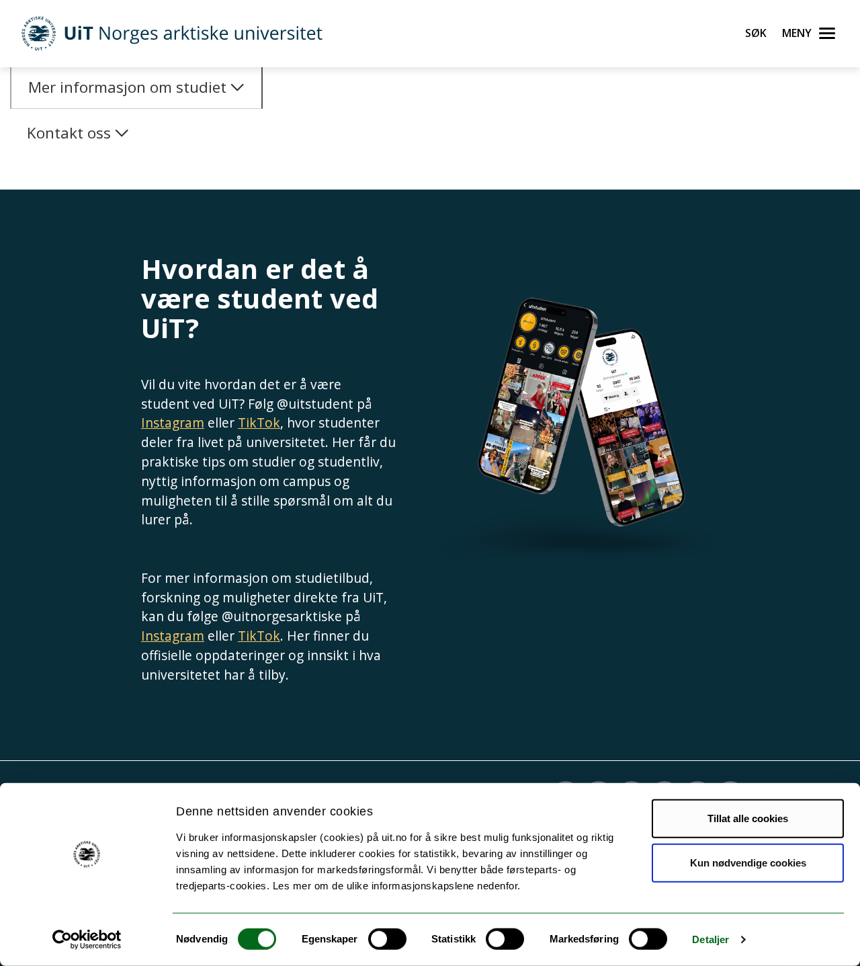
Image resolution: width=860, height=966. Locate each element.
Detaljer (710, 939)
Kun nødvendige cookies (748, 862)
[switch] (387, 939)
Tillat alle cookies (747, 818)
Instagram (172, 422)
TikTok (259, 422)
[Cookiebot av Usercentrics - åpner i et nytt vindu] (87, 940)
